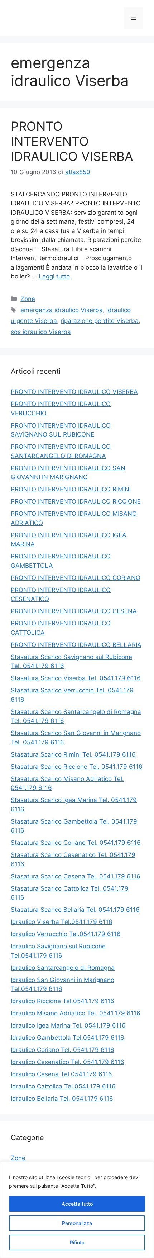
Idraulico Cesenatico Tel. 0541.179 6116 (67, 1062)
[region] (77, 1209)
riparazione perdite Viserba (100, 320)
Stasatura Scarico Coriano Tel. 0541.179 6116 (76, 842)
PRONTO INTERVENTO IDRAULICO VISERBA (72, 141)
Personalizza (77, 1223)
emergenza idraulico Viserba (61, 310)
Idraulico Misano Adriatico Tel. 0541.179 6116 (75, 1013)
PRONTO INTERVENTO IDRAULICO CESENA (74, 611)
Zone (27, 298)
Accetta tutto (77, 1204)
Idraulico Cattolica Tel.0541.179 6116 (63, 1086)
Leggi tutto (54, 276)
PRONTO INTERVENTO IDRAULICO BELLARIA (76, 644)
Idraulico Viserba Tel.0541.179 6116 (61, 921)
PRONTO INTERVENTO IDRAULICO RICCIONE (76, 501)
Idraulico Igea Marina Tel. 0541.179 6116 (68, 1025)
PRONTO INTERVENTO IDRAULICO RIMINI (71, 489)
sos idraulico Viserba (41, 331)
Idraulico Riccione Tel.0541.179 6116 (62, 1001)
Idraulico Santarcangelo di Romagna (63, 967)
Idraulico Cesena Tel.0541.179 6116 (61, 1074)
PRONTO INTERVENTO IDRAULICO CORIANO (75, 577)
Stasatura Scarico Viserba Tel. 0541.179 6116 (76, 678)
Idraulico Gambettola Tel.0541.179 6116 (67, 1037)
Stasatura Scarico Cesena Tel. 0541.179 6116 (75, 876)
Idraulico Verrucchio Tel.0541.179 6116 (66, 934)
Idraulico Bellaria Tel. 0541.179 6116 (62, 1098)
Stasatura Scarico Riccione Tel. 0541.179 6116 (77, 766)
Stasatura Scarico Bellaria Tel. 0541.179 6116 (75, 909)
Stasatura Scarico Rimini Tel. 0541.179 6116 (73, 754)
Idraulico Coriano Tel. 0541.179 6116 (62, 1049)
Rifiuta (77, 1242)
